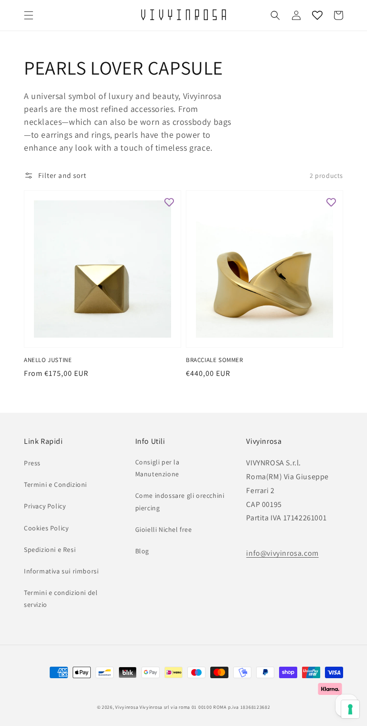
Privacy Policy (44, 506)
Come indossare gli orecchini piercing (180, 501)
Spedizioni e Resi (50, 549)
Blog (142, 551)
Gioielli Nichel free (163, 529)
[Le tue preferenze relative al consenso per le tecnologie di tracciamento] (350, 709)
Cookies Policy (46, 528)
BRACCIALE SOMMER (214, 360)
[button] (28, 15)
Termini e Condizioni (55, 484)
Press (32, 463)
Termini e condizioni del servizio (60, 598)
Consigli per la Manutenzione (157, 468)
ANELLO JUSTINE (48, 360)
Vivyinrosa (126, 707)
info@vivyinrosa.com (282, 553)
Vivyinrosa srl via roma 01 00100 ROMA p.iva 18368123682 (205, 707)
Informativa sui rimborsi (61, 571)
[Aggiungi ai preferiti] (169, 202)
